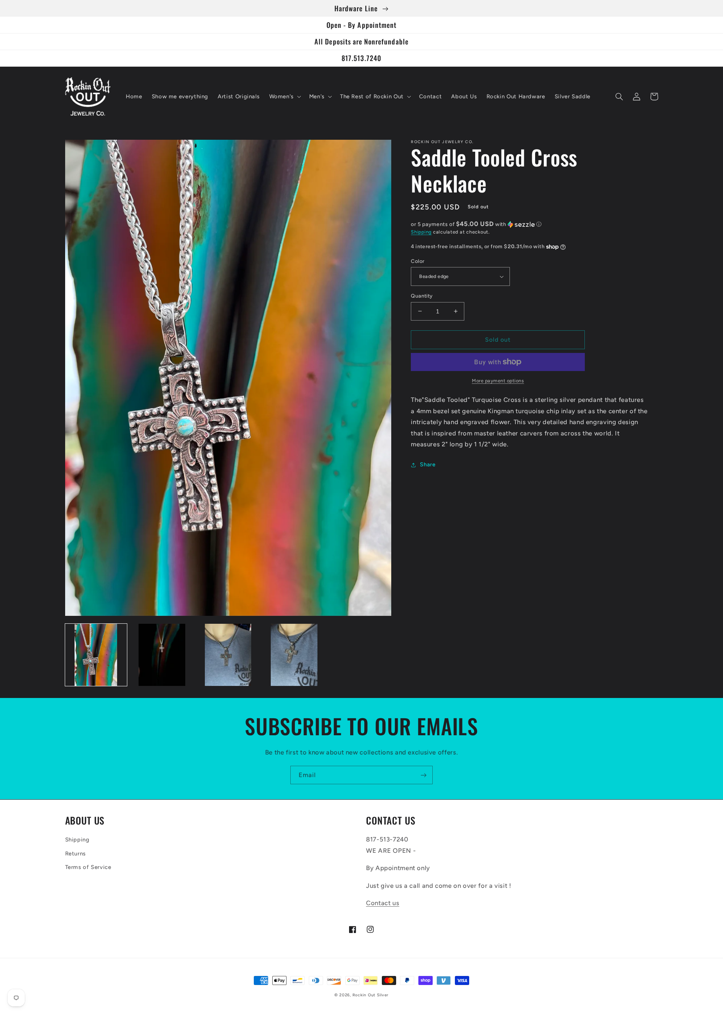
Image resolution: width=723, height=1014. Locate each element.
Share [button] (427, 464)
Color (417, 261)
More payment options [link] (498, 380)
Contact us (382, 903)
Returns (75, 853)
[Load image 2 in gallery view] (162, 655)
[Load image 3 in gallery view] (228, 655)
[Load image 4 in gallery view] (294, 655)
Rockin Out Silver (370, 995)
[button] (284, 96)
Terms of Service (88, 867)
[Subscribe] (423, 775)
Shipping (421, 232)
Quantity (421, 296)
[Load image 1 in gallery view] (96, 655)
